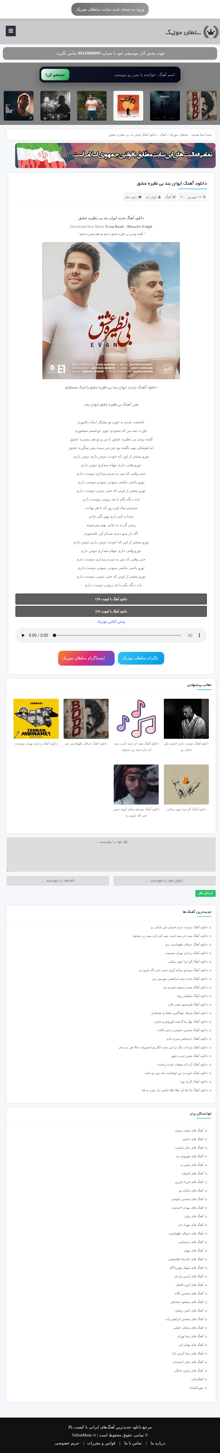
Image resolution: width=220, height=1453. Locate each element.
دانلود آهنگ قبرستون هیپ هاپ (188, 1004)
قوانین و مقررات (101, 1443)
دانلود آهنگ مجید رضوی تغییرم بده (185, 987)
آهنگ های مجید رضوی (189, 1130)
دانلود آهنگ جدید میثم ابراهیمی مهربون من (180, 978)
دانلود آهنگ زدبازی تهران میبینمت (186, 953)
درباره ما (158, 1443)
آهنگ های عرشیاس (190, 1242)
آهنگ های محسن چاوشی (187, 1199)
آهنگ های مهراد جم (190, 1224)
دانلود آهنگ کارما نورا (194, 1081)
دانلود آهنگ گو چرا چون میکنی (188, 961)
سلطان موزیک (179, 134)
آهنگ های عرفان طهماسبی (185, 1233)
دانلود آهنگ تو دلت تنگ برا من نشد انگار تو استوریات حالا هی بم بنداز (163, 1047)
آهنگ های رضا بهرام (190, 1336)
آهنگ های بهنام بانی (190, 1344)
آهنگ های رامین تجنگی (188, 1370)
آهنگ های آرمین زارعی (188, 1276)
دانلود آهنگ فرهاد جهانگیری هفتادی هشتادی (179, 1013)
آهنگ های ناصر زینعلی (189, 1310)
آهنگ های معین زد (191, 1164)
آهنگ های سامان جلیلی (188, 1327)
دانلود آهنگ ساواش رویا (192, 995)
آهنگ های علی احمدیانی (187, 1362)
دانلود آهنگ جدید (131, 218)
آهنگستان (197, 1379)
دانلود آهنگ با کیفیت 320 (111, 611)
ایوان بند (151, 197)
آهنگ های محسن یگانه (188, 1293)
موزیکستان (196, 1387)
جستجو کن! (55, 74)
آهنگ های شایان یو (191, 1190)
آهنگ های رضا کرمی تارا (187, 1353)
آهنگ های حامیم (193, 1139)
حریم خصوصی (67, 1443)
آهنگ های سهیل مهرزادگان (186, 1267)
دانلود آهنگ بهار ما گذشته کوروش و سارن (181, 1021)
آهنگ (163, 134)
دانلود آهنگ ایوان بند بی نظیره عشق (172, 183)
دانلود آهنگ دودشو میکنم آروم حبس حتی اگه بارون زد (173, 970)
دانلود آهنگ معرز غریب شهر (189, 1055)
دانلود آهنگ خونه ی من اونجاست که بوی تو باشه (176, 1073)
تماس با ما (133, 1443)
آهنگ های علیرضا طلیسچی (185, 1259)
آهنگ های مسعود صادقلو (187, 1302)
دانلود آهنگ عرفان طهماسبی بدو (187, 944)
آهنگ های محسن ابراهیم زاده (184, 1319)
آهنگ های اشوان (192, 1173)
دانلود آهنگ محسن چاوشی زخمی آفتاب (182, 1030)
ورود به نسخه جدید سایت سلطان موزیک (110, 9)
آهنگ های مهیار (193, 1250)
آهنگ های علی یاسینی (189, 1147)
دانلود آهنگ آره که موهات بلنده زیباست (182, 1064)
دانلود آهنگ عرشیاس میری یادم (187, 1038)
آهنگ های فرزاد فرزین (189, 1181)
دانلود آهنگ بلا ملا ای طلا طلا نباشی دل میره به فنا (175, 1090)
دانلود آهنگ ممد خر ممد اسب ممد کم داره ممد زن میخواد (170, 935)
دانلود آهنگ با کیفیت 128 (111, 599)
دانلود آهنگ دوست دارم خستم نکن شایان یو (179, 927)
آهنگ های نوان (193, 1216)
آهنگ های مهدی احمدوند (187, 1207)
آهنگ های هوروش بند (189, 1156)
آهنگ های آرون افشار (189, 1284)
